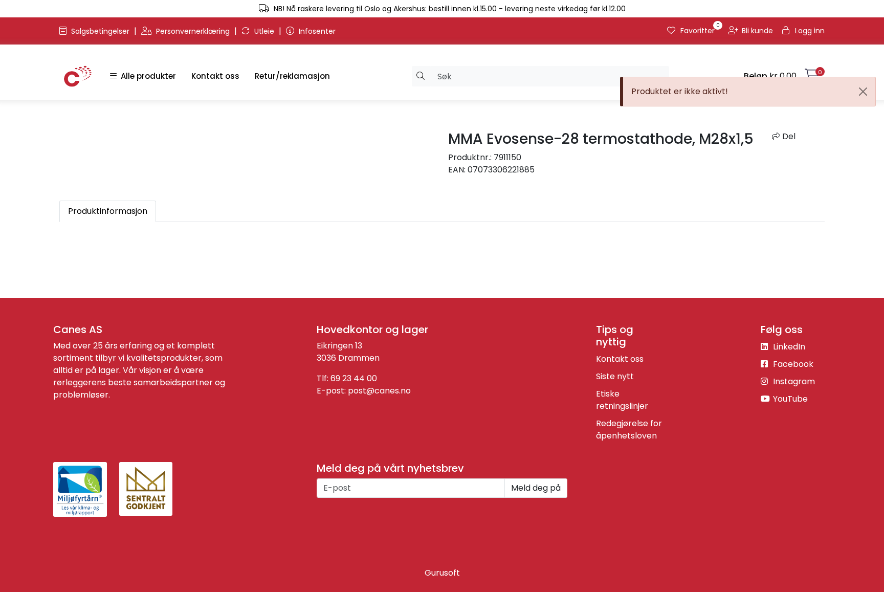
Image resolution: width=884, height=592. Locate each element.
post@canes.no (379, 391)
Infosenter (316, 31)
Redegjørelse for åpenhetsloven (629, 430)
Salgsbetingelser (100, 31)
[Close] (863, 91)
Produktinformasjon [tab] (107, 211)
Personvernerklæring (193, 31)
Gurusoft (442, 573)
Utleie (264, 31)
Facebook (792, 364)
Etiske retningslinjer (622, 400)
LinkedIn (788, 347)
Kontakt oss (215, 76)
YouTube (789, 399)
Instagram (793, 381)
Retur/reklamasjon (292, 76)
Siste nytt (615, 376)
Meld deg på (536, 488)
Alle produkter (146, 76)
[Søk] (421, 76)
